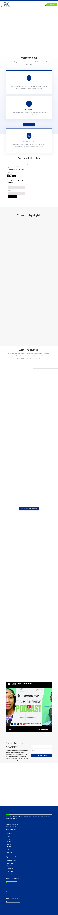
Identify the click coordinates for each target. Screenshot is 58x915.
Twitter (8, 836)
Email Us (9, 846)
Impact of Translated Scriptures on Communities (24, 229)
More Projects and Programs (29, 508)
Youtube (9, 841)
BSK (10, 232)
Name (9, 185)
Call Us (8, 849)
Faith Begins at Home (14, 252)
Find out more (29, 124)
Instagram (9, 838)
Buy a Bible (9, 865)
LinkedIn (9, 844)
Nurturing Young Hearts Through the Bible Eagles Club (26, 299)
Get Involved (13, 547)
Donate (24, 782)
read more (10, 242)
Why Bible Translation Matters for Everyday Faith (24, 322)
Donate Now (52, 4)
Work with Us (10, 871)
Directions (9, 852)
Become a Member (12, 782)
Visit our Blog (10, 874)
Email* (9, 190)
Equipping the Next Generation (18, 276)
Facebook (9, 833)
